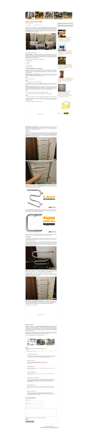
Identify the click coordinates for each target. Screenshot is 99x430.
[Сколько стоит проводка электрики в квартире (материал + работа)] (62, 91)
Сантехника (35, 9)
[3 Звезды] (34, 348)
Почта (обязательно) (28, 403)
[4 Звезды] (37, 348)
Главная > (27, 9)
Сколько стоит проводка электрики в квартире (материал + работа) (64, 92)
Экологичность (56, 9)
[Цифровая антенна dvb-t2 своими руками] (62, 37)
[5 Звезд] (40, 348)
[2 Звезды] (30, 348)
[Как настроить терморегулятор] (62, 50)
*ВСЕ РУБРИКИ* (63, 9)
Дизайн (34, 351)
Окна (30, 9)
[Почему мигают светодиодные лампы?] (62, 64)
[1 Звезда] (27, 348)
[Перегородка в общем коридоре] (62, 77)
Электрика (39, 9)
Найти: (59, 23)
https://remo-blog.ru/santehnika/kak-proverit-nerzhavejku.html (39, 362)
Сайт (26, 406)
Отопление (44, 9)
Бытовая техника (50, 9)
